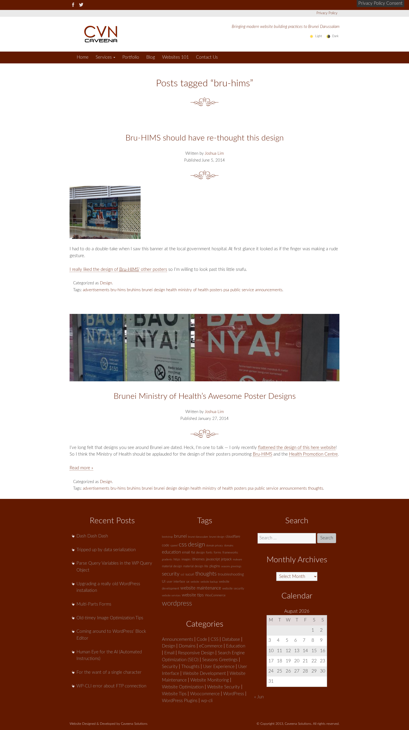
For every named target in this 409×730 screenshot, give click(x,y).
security (170, 573)
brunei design (165, 488)
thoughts (315, 488)
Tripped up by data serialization (106, 550)
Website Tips (174, 694)
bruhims (134, 290)
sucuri (189, 574)
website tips (193, 595)
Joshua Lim (214, 153)
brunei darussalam (198, 537)
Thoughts (190, 666)
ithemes (198, 559)
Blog (150, 57)
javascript (213, 559)
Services (104, 57)
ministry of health (193, 290)
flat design (198, 552)
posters (216, 290)
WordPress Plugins (179, 701)
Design (106, 283)
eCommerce (210, 646)
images (186, 559)
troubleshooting (231, 574)
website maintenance (200, 588)
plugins (214, 566)
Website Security (223, 687)
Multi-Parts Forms (93, 604)
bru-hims (118, 290)
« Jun (259, 697)
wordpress (177, 603)
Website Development (204, 673)
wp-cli (207, 701)
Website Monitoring (209, 680)
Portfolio (130, 57)
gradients (167, 559)
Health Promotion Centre (313, 454)
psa (226, 290)
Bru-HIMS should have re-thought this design (204, 138)
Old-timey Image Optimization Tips (109, 618)
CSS (214, 639)
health (171, 290)
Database (231, 639)
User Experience (219, 666)
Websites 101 (175, 57)
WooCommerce (215, 595)
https (176, 559)
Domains (187, 646)
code (165, 545)
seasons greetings (231, 566)
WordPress (233, 694)
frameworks (230, 552)
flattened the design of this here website (297, 447)
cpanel (174, 545)
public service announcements (256, 290)
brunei (147, 290)
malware (237, 559)
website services (171, 595)
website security (233, 588)
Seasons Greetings (220, 660)
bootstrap (167, 537)
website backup (209, 581)
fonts (209, 552)
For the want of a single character (109, 672)
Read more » (81, 468)
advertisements (96, 290)
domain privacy (214, 545)
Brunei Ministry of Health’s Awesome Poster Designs (205, 396)
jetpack (226, 559)
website (195, 581)
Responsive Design (196, 653)
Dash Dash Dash (92, 536)
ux (187, 581)
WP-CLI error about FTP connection (111, 686)
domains (228, 545)
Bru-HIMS (262, 454)
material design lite (195, 566)
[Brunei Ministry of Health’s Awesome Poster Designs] (204, 347)
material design (172, 566)
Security (170, 666)
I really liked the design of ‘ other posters (118, 269)
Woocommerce (205, 694)
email (186, 552)
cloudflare (233, 536)
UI (163, 581)
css (183, 544)
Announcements (177, 639)
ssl (182, 574)
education (171, 552)
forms (217, 552)
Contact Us (207, 57)
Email (169, 653)
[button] (380, 3)
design (159, 290)
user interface (176, 581)
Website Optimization (183, 687)
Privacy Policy (327, 13)
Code (202, 639)
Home (83, 57)
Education (235, 646)
